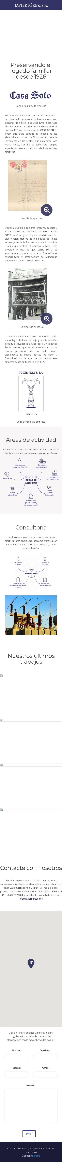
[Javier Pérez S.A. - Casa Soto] (31, 5)
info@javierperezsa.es (31, 898)
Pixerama (35, 1155)
